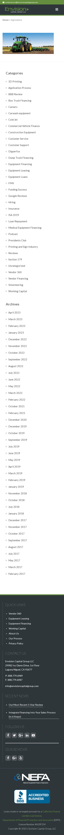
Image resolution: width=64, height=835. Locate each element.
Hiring (12, 202)
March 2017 (15, 567)
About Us (14, 633)
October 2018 (16, 500)
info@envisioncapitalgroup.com (22, 686)
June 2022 (14, 379)
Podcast (13, 234)
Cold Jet (13, 119)
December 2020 (17, 419)
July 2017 (13, 553)
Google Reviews (17, 195)
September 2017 (17, 540)
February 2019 (16, 479)
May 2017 (14, 560)
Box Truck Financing (19, 100)
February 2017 (16, 573)
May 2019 (14, 459)
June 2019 (14, 453)
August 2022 (15, 366)
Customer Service (18, 138)
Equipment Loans (18, 176)
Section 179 (15, 259)
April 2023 (14, 312)
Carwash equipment (19, 113)
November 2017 (17, 526)
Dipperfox (14, 151)
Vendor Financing (18, 278)
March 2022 (15, 392)
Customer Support (18, 145)
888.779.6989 (15, 675)
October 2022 (16, 352)
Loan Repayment (17, 221)
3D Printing (15, 81)
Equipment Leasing (19, 170)
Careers (12, 106)
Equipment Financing (20, 164)
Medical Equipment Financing (24, 227)
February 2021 (16, 412)
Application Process (19, 87)
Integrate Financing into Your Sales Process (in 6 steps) (32, 714)
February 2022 (16, 399)
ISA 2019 (13, 214)
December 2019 (17, 426)
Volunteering (15, 284)
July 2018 (13, 506)
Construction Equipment (22, 132)
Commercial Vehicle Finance (24, 125)
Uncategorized (16, 265)
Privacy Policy (16, 643)
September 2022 (17, 359)
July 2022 (13, 372)
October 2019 (16, 433)
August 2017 (15, 546)
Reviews (13, 253)
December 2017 (17, 520)
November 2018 (17, 493)
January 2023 (16, 332)
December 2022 (17, 339)
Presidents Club (17, 240)
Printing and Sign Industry (23, 246)
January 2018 (16, 513)
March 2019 (15, 473)
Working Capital (17, 291)
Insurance (13, 208)
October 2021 (16, 406)
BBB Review (15, 94)
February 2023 (16, 325)
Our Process (15, 638)
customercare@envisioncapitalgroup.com (21, 2)
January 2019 (16, 486)
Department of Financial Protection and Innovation (28, 820)
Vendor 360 (15, 272)
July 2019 (13, 446)
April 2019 (14, 466)
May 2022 (14, 386)
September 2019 (17, 439)
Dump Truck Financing (20, 157)
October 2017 (16, 533)
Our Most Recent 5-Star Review (26, 704)
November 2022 (17, 346)
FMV (11, 183)
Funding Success (17, 189)
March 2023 (15, 319)
